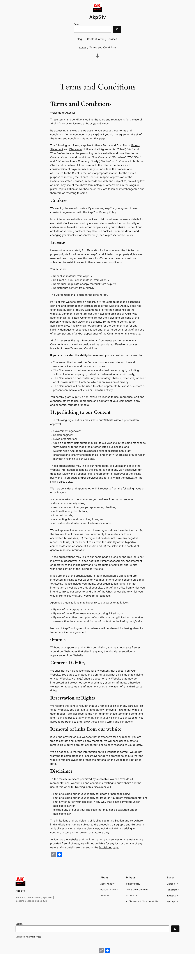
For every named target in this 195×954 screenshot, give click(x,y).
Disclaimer (75, 149)
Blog (79, 39)
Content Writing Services (102, 39)
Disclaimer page (109, 847)
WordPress (35, 936)
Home (82, 47)
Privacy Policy (107, 212)
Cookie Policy (125, 235)
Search (77, 24)
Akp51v (97, 17)
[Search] (117, 29)
